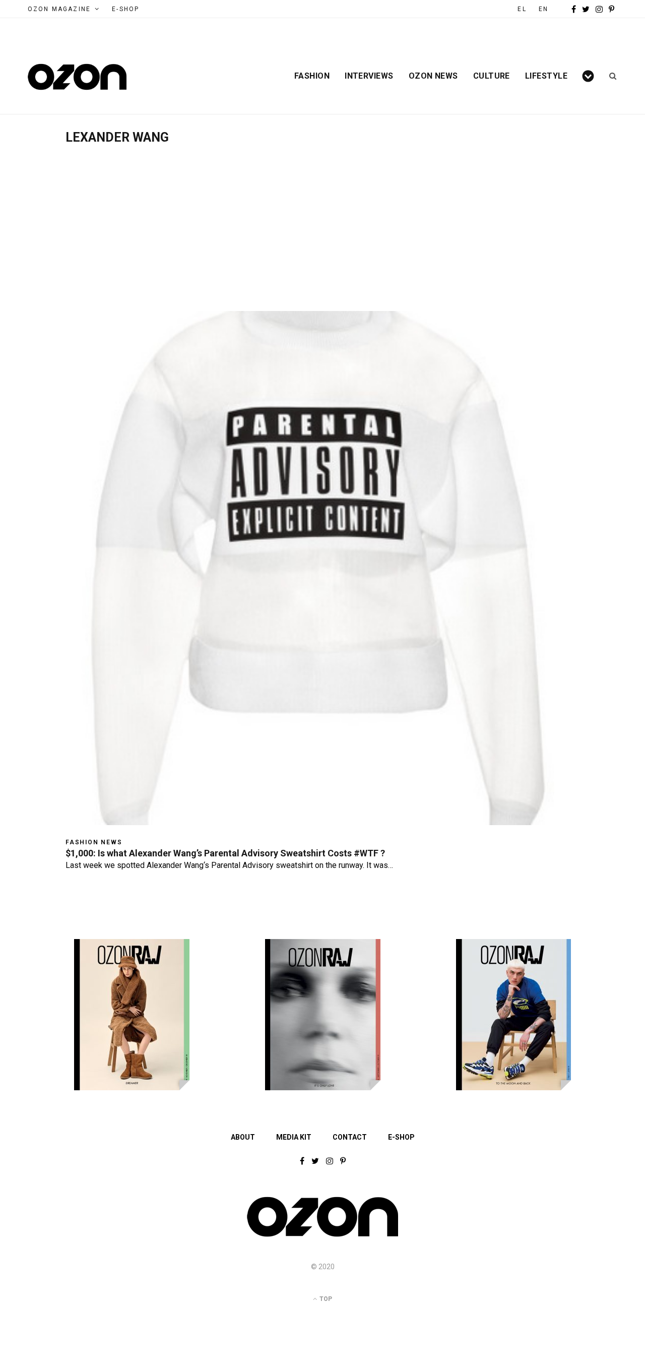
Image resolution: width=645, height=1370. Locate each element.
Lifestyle (546, 76)
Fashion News (94, 842)
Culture (491, 76)
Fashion (312, 76)
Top (325, 1298)
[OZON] (322, 1235)
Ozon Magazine (59, 9)
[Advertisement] (322, 220)
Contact (350, 1137)
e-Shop (125, 9)
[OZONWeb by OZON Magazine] (77, 77)
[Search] (609, 76)
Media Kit (293, 1137)
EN (543, 9)
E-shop (401, 1137)
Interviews (369, 76)
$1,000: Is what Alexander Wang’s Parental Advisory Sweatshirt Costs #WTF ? (225, 853)
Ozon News (433, 76)
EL (522, 9)
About (243, 1137)
